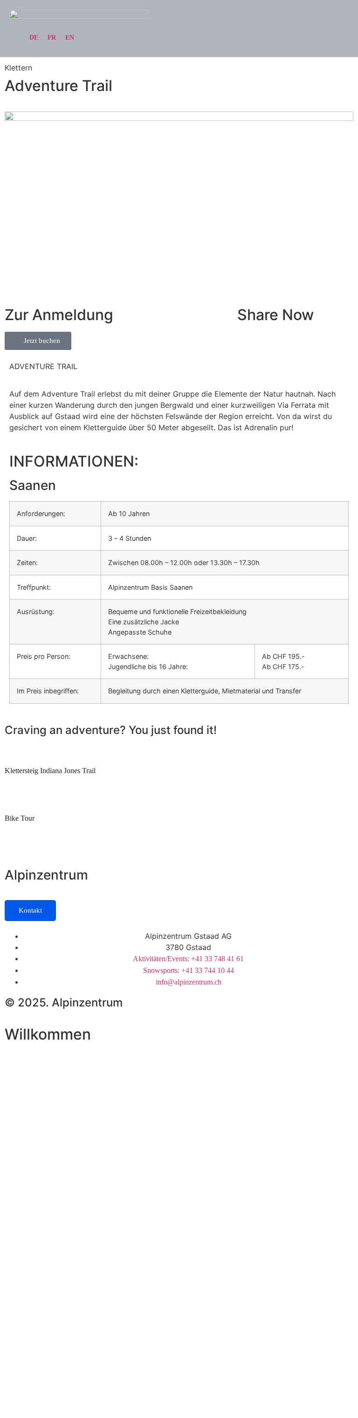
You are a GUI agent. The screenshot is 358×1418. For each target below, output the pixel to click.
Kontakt (30, 910)
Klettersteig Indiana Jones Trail (50, 771)
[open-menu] (343, 18)
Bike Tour (19, 818)
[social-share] (295, 328)
